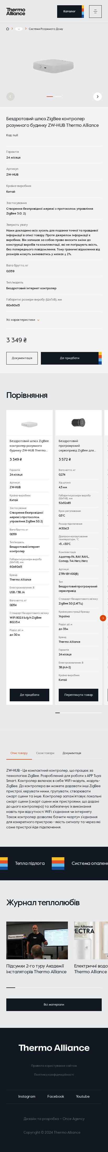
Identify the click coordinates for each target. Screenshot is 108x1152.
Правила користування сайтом (54, 1065)
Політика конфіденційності (54, 1074)
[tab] (71, 753)
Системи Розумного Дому (46, 29)
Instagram (26, 1096)
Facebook (55, 1096)
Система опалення (88, 863)
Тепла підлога (26, 863)
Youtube (83, 1096)
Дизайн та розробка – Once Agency (54, 1119)
